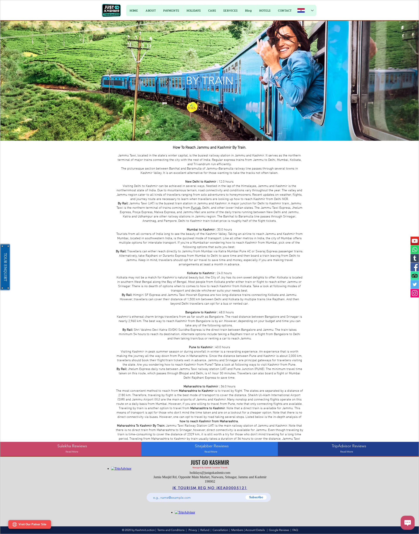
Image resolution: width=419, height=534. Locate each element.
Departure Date (223, 290)
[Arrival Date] (163, 298)
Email (163, 271)
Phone (217, 271)
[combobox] (182, 316)
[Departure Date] (216, 298)
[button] (261, 181)
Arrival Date (167, 290)
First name (166, 253)
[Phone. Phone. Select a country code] (219, 279)
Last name (219, 253)
